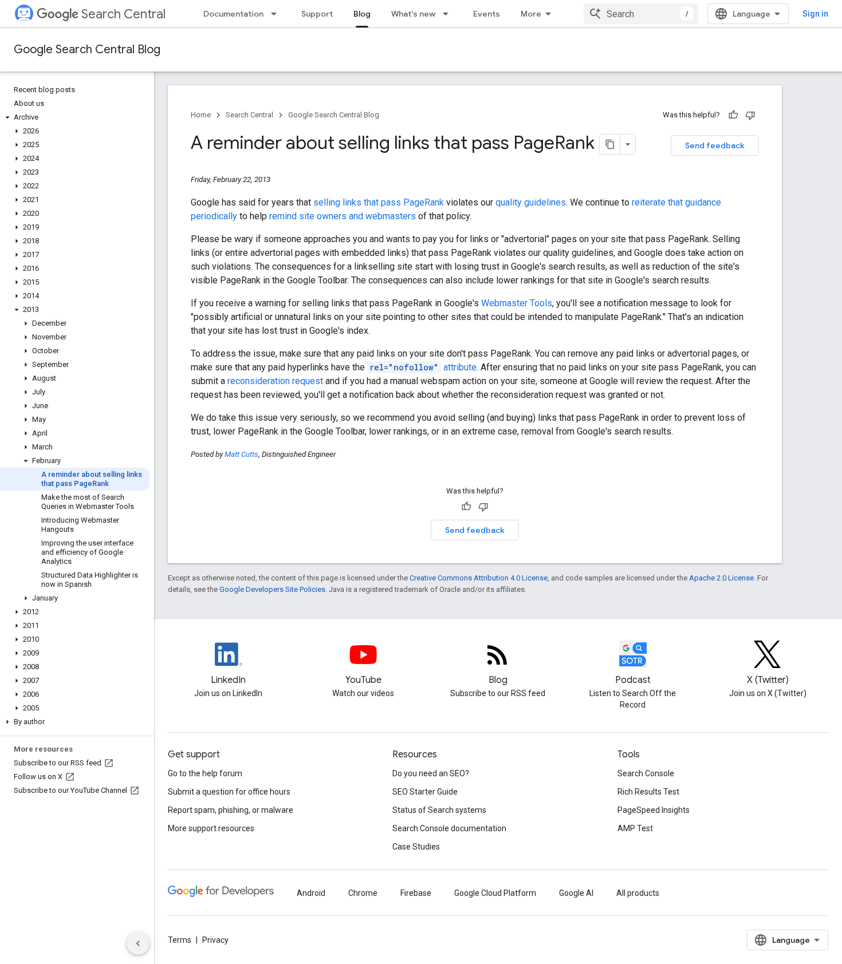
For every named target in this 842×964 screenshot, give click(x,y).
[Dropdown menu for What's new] (449, 13)
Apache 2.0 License (721, 578)
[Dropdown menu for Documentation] (277, 13)
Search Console (645, 773)
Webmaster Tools (516, 303)
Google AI (576, 893)
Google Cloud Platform (495, 893)
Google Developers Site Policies (272, 589)
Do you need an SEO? (430, 773)
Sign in (815, 13)
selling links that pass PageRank (378, 202)
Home (201, 114)
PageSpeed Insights (653, 810)
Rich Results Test (648, 791)
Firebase (415, 893)
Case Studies (416, 846)
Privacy (215, 940)
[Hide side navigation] (138, 943)
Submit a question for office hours (229, 791)
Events (486, 14)
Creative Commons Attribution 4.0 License (479, 578)
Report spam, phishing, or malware (230, 810)
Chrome (362, 893)
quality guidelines (530, 202)
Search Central (123, 14)
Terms (179, 940)
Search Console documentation (449, 828)
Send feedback (715, 145)
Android (311, 893)
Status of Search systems (439, 810)
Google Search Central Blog (87, 49)
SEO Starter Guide (425, 791)
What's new (413, 14)
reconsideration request (275, 381)
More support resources (211, 828)
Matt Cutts (241, 454)
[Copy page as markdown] (610, 144)
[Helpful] (733, 115)
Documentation (233, 14)
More (531, 14)
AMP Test (635, 828)
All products (637, 893)
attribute (423, 367)
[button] (74, 117)
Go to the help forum (205, 773)
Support (317, 14)
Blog (362, 14)
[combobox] (641, 13)
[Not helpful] (750, 115)
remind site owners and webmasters (342, 216)
